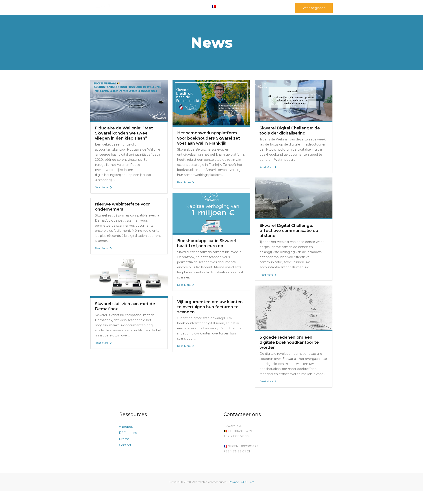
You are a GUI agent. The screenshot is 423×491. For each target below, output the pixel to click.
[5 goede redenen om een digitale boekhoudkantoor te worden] (293, 307)
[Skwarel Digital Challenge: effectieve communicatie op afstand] (293, 198)
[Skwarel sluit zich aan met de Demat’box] (129, 277)
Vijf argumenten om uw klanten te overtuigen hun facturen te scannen (210, 306)
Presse (124, 439)
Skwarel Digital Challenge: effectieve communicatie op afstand (289, 230)
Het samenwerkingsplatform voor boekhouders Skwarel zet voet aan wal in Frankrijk (208, 138)
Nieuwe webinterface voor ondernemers (122, 207)
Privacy (234, 482)
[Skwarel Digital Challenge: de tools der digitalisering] (293, 100)
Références (128, 433)
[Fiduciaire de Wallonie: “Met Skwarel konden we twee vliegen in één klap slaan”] (129, 100)
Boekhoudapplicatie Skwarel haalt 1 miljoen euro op (206, 243)
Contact (125, 445)
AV (252, 482)
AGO (244, 482)
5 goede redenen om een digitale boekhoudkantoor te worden (289, 342)
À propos (126, 427)
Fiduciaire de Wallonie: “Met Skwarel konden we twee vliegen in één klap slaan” (124, 133)
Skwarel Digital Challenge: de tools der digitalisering (290, 131)
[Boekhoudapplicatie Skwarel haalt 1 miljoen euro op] (211, 213)
